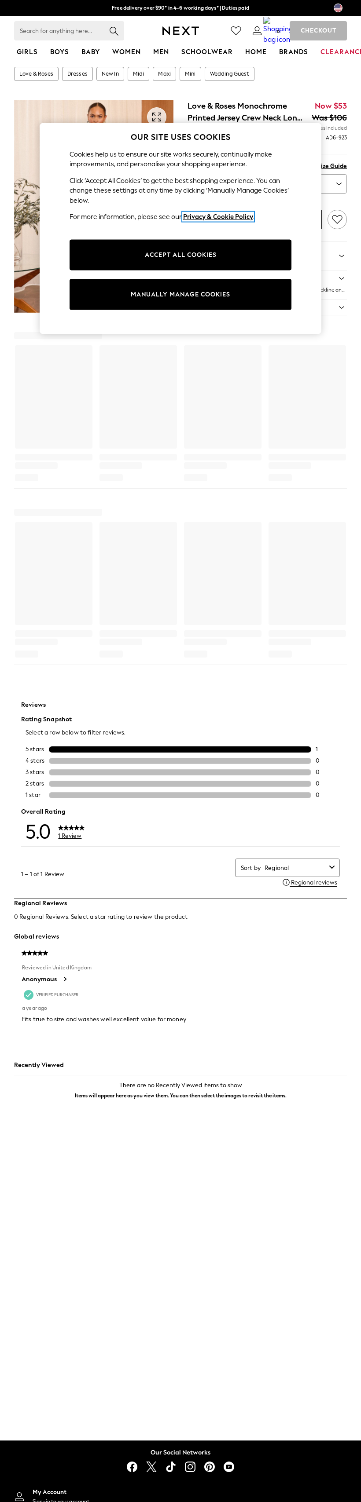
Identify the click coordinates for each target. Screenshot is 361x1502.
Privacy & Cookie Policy (218, 217)
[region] (180, 228)
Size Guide (332, 166)
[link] (257, 30)
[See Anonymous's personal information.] (64, 979)
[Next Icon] (180, 30)
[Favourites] (236, 30)
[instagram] (190, 1466)
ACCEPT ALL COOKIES (181, 254)
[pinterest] (209, 1466)
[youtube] (229, 1466)
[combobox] (295, 868)
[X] (151, 1466)
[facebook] (132, 1466)
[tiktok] (170, 1466)
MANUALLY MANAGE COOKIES (180, 294)
